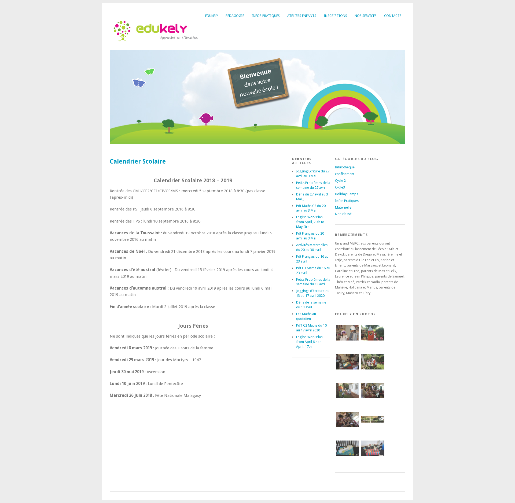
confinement (344, 174)
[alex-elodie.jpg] (347, 343)
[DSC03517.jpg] (372, 430)
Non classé (343, 214)
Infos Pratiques (266, 16)
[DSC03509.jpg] (372, 401)
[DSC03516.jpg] (347, 430)
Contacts (393, 16)
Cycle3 (340, 187)
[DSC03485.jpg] (372, 343)
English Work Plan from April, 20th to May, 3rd (310, 222)
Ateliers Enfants (301, 16)
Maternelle (343, 207)
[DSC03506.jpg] (347, 401)
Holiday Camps (346, 194)
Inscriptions (335, 16)
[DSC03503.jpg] (372, 372)
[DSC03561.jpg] (347, 372)
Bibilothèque (345, 167)
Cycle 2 (340, 181)
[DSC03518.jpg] (347, 459)
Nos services (366, 16)
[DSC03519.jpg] (372, 459)
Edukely (211, 16)
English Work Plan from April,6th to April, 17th (309, 342)
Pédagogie (235, 16)
